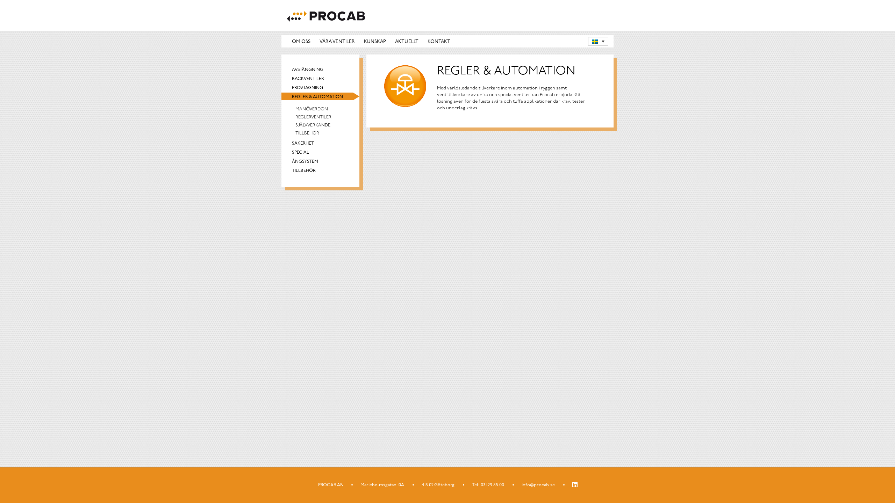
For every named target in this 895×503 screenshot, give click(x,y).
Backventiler (308, 78)
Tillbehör (307, 133)
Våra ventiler (337, 41)
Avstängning (307, 69)
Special (300, 152)
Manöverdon (311, 109)
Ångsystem (305, 161)
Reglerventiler (313, 117)
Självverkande (312, 125)
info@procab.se (538, 485)
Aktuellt (406, 41)
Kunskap (375, 41)
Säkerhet (303, 143)
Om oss (301, 41)
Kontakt (439, 41)
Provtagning (307, 88)
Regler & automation (317, 97)
